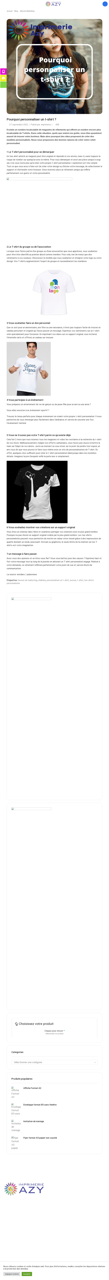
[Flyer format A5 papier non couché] (16, 1142)
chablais (42, 580)
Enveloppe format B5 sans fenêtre (39, 1104)
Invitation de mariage (33, 1121)
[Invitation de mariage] (16, 1126)
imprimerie (46, 124)
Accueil (9, 11)
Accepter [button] (26, 1274)
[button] (2, 4)
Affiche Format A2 (32, 1088)
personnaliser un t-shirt (58, 580)
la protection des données (16, 1269)
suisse (73, 580)
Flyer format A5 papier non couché (40, 1138)
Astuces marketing (27, 11)
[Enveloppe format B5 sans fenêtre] (16, 1109)
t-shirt (80, 580)
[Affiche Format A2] (16, 1093)
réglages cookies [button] (12, 1274)
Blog (16, 11)
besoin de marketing (27, 580)
